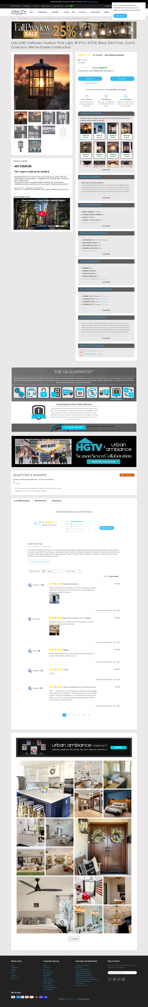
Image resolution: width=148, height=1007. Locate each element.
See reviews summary (114, 55)
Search (45, 965)
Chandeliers (42, 12)
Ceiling (66, 12)
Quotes (36, 6)
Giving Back (57, 501)
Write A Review (107, 528)
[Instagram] (119, 979)
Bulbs (67, 6)
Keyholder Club (58, 6)
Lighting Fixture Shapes (83, 981)
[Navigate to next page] (88, 715)
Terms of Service (48, 985)
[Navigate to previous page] (59, 715)
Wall (74, 12)
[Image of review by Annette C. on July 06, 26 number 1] (54, 598)
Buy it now (122, 78)
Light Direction (80, 983)
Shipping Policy (48, 979)
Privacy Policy (47, 983)
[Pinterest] (114, 979)
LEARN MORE (74, 427)
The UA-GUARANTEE (90, 83)
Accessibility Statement (50, 987)
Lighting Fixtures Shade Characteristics (87, 979)
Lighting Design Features (83, 971)
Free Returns (27, 6)
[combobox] (55, 571)
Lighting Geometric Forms (83, 975)
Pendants (55, 12)
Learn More (104, 296)
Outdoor (82, 12)
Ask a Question (128, 475)
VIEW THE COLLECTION (90, 2)
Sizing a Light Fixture (82, 985)
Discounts (46, 977)
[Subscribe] (134, 972)
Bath (31, 12)
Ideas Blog (79, 967)
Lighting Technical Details (83, 973)
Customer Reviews (21, 501)
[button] (45, 789)
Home (13, 18)
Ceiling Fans (94, 12)
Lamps (106, 12)
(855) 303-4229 (111, 6)
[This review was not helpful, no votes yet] (118, 610)
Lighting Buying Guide (82, 965)
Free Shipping (15, 6)
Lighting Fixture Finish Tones (84, 977)
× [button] (144, 4)
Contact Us (46, 967)
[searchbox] (35, 571)
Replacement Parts (49, 981)
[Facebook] (110, 979)
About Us (46, 969)
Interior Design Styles (82, 969)
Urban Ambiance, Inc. (70, 999)
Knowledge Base (48, 989)
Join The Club (120, 16)
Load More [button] (74, 939)
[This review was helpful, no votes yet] (114, 610)
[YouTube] (123, 979)
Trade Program (45, 6)
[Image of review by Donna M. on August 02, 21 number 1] (54, 630)
